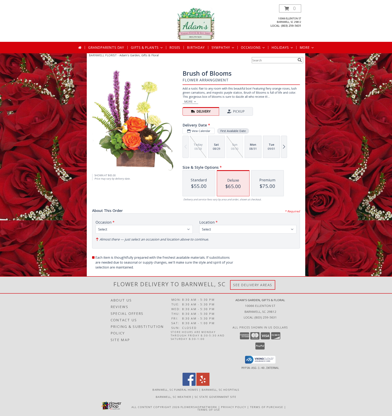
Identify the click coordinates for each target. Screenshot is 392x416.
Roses (174, 47)
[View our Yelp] (202, 385)
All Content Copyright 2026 (155, 407)
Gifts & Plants (145, 47)
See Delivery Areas (252, 285)
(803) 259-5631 (291, 26)
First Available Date (233, 131)
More (305, 47)
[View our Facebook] (189, 385)
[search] (299, 60)
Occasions (251, 47)
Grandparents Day (106, 47)
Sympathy (221, 47)
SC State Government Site (215, 397)
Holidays (280, 47)
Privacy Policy (233, 407)
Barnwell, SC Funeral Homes (175, 390)
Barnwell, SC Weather (173, 397)
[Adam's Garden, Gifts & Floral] (196, 23)
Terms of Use (208, 410)
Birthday (196, 47)
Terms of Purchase (266, 407)
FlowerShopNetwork (199, 407)
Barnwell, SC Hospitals (220, 390)
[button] (290, 8)
